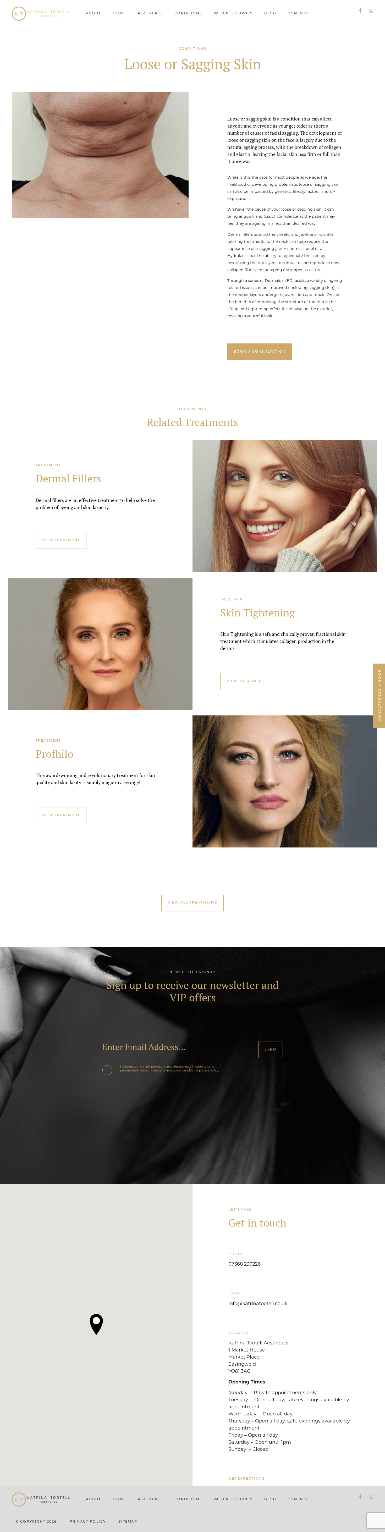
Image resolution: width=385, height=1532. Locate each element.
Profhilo (54, 753)
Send (270, 1049)
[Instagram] (371, 11)
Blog (270, 13)
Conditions (188, 13)
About (93, 13)
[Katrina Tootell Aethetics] (41, 14)
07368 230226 (244, 1264)
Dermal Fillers (68, 478)
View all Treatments (192, 902)
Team (118, 13)
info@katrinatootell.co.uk (258, 1304)
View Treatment (61, 540)
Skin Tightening (257, 612)
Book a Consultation (260, 351)
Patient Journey (233, 13)
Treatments (149, 13)
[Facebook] (360, 11)
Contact (298, 13)
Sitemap (128, 1521)
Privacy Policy (88, 1521)
